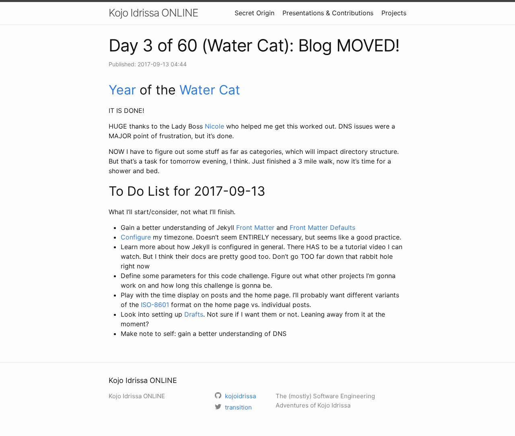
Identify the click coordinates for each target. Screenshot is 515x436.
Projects (393, 13)
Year (122, 90)
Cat (229, 90)
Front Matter (255, 227)
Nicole (214, 126)
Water (197, 90)
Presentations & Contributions (327, 13)
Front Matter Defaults (322, 227)
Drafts (193, 314)
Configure (136, 237)
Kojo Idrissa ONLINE (153, 12)
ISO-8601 (155, 305)
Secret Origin (254, 13)
